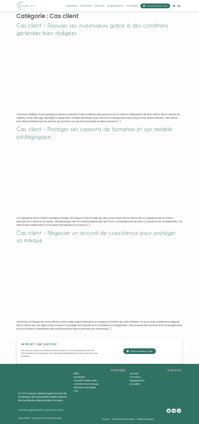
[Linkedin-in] (179, 6)
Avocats (99, 5)
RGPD (76, 373)
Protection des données (123, 419)
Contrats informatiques (86, 384)
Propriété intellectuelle (85, 380)
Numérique (79, 377)
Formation (86, 5)
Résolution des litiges (85, 387)
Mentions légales (145, 419)
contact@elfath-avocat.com (40, 410)
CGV (76, 391)
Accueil (105, 419)
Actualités (132, 5)
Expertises (71, 5)
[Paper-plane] (174, 6)
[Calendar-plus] (169, 411)
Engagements (116, 5)
